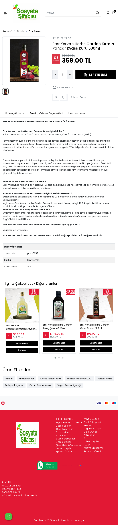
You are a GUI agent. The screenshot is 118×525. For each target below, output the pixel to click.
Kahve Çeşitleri (91, 441)
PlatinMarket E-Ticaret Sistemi (49, 520)
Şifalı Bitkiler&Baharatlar (68, 445)
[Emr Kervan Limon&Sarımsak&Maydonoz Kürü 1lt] (22, 305)
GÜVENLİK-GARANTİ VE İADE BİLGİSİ (19, 495)
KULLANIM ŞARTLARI (11, 488)
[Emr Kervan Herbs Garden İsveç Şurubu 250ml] (59, 305)
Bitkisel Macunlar (65, 432)
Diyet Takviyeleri (92, 422)
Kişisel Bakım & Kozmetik (69, 422)
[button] (55, 357)
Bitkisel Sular (62, 435)
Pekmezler (89, 435)
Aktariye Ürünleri (92, 451)
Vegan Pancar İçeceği (69, 385)
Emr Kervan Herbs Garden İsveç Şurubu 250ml (57, 326)
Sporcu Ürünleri (64, 451)
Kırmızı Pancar (26, 378)
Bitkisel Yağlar (63, 425)
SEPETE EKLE (98, 74)
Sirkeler (87, 425)
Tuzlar (87, 444)
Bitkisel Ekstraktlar (65, 438)
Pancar (9, 378)
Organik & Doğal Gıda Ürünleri (92, 430)
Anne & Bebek (91, 418)
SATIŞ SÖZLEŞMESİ (11, 492)
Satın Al (22, 350)
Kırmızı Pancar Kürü (50, 378)
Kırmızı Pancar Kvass (40, 385)
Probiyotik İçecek (14, 385)
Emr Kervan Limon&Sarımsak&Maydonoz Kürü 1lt (22, 327)
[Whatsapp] (8, 516)
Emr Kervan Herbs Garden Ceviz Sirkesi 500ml (94, 326)
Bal (85, 438)
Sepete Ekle (22, 343)
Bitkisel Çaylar (63, 441)
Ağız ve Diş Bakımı (93, 447)
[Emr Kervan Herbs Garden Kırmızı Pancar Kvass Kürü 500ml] (24, 61)
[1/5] (54, 38)
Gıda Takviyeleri (64, 429)
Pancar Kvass (105, 378)
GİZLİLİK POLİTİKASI (11, 485)
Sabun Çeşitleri (64, 448)
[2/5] (56, 38)
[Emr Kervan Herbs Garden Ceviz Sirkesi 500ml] (96, 305)
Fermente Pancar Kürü (79, 378)
